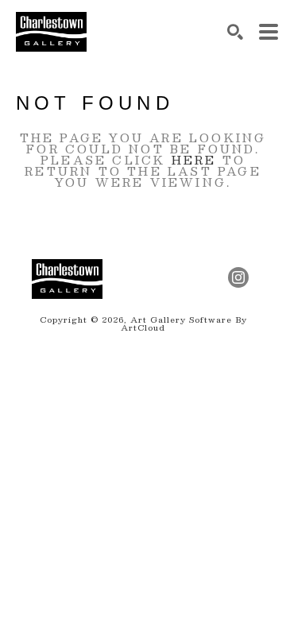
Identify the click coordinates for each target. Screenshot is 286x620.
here (194, 159)
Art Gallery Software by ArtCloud (184, 323)
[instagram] (238, 277)
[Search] (235, 32)
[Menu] (268, 32)
